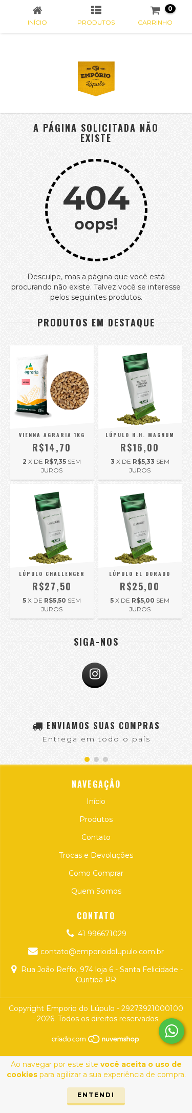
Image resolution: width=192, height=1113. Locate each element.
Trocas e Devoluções (96, 855)
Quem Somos (96, 891)
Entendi (96, 1095)
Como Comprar (96, 873)
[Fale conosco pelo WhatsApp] (171, 1031)
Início (96, 801)
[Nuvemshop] (96, 1041)
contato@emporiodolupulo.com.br (102, 951)
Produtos (96, 819)
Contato (96, 837)
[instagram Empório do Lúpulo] (95, 675)
